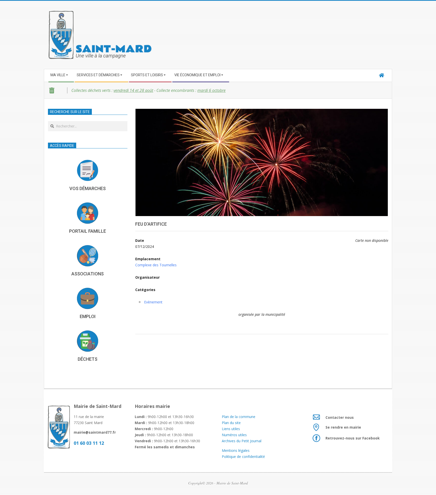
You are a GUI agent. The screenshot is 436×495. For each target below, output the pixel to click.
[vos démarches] (87, 170)
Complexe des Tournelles (156, 265)
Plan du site (231, 422)
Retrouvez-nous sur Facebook (352, 438)
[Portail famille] (87, 213)
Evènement (153, 302)
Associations (87, 273)
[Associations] (87, 255)
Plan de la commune (238, 416)
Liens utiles (231, 428)
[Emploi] (87, 298)
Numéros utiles (234, 434)
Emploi (88, 316)
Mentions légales (236, 450)
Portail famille (87, 231)
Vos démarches (87, 188)
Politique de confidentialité (243, 456)
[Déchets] (87, 341)
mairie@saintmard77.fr (95, 432)
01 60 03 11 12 (89, 443)
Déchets (87, 359)
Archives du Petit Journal (241, 440)
